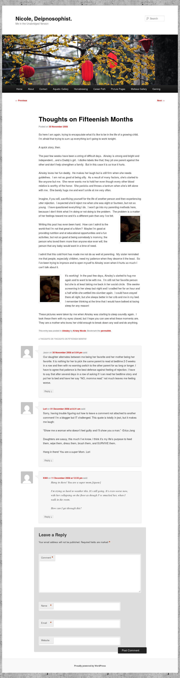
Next (161, 100)
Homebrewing (81, 89)
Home (19, 89)
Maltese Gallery (139, 89)
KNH (45, 477)
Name (46, 605)
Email (46, 623)
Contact (43, 89)
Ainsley (66, 330)
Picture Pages (118, 89)
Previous (21, 100)
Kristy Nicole (79, 330)
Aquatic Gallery (61, 89)
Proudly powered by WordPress (90, 665)
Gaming (156, 89)
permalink (106, 330)
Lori (45, 408)
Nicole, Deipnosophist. (43, 18)
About (31, 89)
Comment (47, 557)
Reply (48, 391)
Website (45, 640)
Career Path (99, 89)
